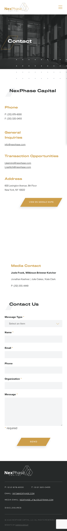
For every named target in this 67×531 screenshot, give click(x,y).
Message (11, 394)
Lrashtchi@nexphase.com (18, 167)
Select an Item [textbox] (17, 323)
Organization (13, 378)
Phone (9, 363)
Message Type (14, 317)
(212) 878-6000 (14, 114)
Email (9, 348)
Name (9, 332)
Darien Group (21, 525)
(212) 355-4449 (21, 286)
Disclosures (13, 508)
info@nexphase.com (15, 144)
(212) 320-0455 (14, 118)
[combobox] (33, 323)
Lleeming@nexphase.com (18, 163)
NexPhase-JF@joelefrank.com (36, 500)
